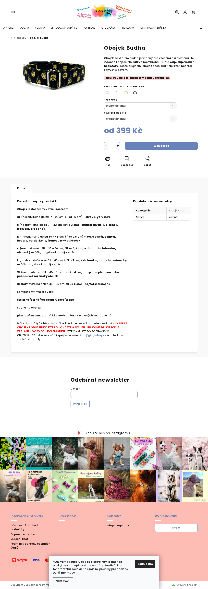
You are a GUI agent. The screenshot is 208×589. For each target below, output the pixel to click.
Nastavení (63, 581)
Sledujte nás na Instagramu (107, 433)
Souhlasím (145, 564)
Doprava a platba (23, 534)
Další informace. (64, 573)
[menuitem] (8, 28)
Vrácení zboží (20, 539)
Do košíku (163, 146)
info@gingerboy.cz (93, 335)
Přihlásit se (80, 403)
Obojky (174, 210)
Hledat (176, 527)
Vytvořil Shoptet (186, 585)
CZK (13, 12)
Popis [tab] (21, 188)
